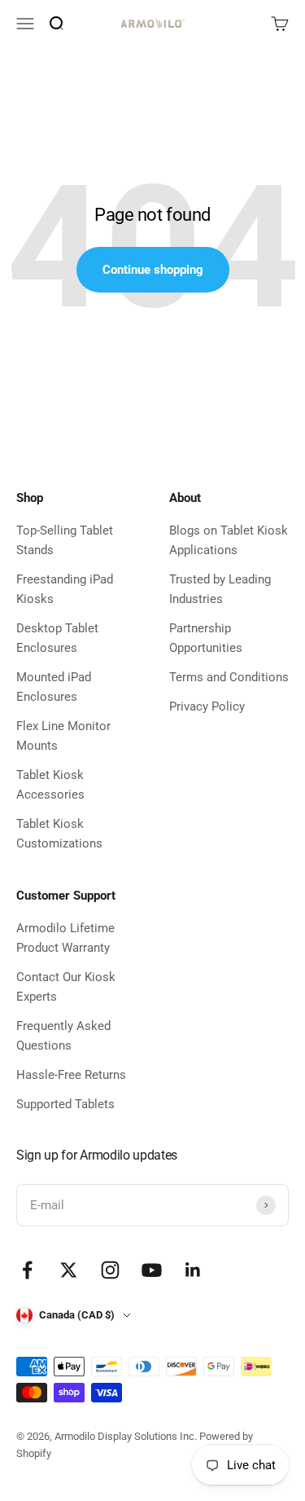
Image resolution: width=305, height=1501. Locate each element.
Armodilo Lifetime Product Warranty (65, 938)
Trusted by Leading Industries (220, 589)
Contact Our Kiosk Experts (65, 987)
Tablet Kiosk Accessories (50, 785)
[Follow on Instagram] (110, 1270)
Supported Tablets (65, 1104)
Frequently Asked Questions (63, 1036)
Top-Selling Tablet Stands (64, 540)
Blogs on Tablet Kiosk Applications (228, 540)
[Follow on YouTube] (152, 1270)
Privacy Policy (207, 706)
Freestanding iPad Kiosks (64, 589)
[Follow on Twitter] (69, 1270)
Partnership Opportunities (205, 638)
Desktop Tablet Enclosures (57, 638)
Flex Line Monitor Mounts (63, 736)
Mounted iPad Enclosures (53, 687)
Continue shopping (152, 269)
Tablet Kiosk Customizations (59, 834)
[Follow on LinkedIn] (193, 1270)
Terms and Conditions (229, 677)
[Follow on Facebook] (27, 1270)
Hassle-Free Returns (71, 1074)
